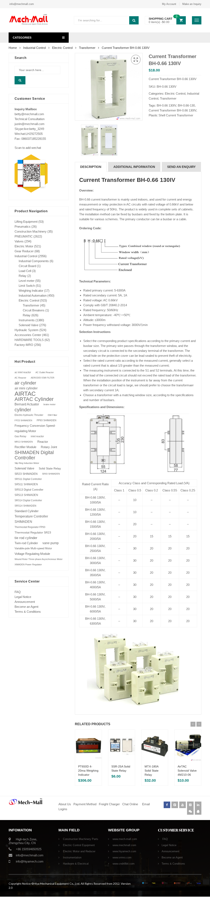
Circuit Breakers (34, 310)
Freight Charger (109, 804)
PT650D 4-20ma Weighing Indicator (88, 770)
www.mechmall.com (124, 845)
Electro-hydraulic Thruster (29, 415)
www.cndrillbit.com (123, 863)
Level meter (26, 280)
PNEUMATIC (24, 236)
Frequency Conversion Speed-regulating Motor (35, 428)
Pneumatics (23, 226)
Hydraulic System (27, 330)
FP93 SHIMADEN (46, 420)
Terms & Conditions (28, 611)
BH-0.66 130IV (166, 105)
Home (13, 47)
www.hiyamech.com (124, 851)
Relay (22, 276)
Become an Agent (26, 606)
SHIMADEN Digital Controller (34, 455)
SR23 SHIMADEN (26, 473)
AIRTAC (25, 393)
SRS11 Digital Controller (28, 479)
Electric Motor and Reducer (78, 851)
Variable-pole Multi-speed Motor (33, 548)
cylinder (23, 409)
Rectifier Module (25, 447)
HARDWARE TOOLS (29, 340)
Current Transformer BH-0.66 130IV (172, 110)
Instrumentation (71, 857)
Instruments (27, 320)
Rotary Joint (49, 447)
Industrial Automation (33, 295)
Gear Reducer (24, 251)
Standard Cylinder (27, 511)
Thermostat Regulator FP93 (30, 527)
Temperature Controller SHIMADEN (31, 519)
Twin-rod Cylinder (26, 543)
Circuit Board (27, 266)
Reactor (42, 441)
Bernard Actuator (27, 404)
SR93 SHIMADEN (51, 474)
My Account (169, 4)
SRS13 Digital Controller (29, 489)
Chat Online (130, 804)
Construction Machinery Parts (80, 839)
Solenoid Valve (28, 325)
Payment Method (85, 804)
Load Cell (25, 271)
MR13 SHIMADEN (24, 441)
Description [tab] (90, 167)
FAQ (18, 592)
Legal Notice (23, 597)
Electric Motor (24, 246)
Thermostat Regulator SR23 (33, 532)
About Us (64, 804)
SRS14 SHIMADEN (25, 506)
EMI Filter (52, 415)
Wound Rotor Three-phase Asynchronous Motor (39, 559)
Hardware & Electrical (75, 863)
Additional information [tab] (134, 167)
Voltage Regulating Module (32, 553)
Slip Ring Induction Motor (27, 463)
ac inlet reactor (23, 372)
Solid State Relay (50, 468)
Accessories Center (28, 335)
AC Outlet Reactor (44, 372)
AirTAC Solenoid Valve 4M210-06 (187, 770)
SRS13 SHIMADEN (26, 495)
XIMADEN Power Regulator (28, 564)
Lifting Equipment (26, 221)
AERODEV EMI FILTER (42, 377)
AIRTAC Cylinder (34, 399)
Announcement (25, 601)
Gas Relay (20, 436)
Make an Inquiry (191, 4)
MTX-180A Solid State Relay (152, 770)
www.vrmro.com (121, 857)
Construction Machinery (31, 231)
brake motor (49, 404)
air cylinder (25, 382)
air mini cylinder (26, 388)
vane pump (50, 543)
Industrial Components (34, 261)
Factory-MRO (24, 344)
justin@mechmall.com (30, 124)
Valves (19, 241)
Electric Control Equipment (78, 845)
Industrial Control (34, 47)
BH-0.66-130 (186, 105)
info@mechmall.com (21, 4)
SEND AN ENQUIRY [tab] (181, 167)
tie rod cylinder (26, 538)
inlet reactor (37, 436)
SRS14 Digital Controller (28, 500)
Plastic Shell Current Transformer (171, 115)
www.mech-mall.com (124, 839)
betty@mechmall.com (29, 114)
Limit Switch (27, 285)
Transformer (87, 47)
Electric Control (62, 47)
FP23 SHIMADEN (23, 420)
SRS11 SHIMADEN (26, 484)
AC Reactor (20, 377)
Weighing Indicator (31, 290)
